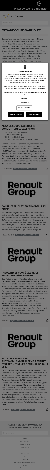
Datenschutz (25, 102)
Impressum (24, 98)
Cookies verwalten (24, 108)
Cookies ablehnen (16, 114)
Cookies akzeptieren (33, 114)
